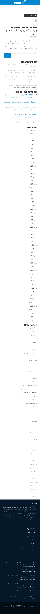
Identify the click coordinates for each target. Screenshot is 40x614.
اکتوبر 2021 (33, 302)
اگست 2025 (34, 151)
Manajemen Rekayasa (30, 102)
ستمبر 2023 (33, 234)
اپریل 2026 (33, 144)
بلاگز (35, 24)
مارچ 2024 (34, 213)
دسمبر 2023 (33, 223)
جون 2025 (34, 159)
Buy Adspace (31, 529)
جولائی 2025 (33, 155)
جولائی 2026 (33, 134)
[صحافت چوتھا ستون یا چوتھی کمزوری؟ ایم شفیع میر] (36, 20)
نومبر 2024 (33, 184)
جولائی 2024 (33, 198)
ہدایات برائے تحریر (28, 547)
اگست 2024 (34, 195)
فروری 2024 (33, 216)
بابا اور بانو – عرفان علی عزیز (16, 122)
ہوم (36, 8)
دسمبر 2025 (33, 148)
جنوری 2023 (33, 263)
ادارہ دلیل (31, 536)
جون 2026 (34, 137)
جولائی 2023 (33, 241)
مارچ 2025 (34, 169)
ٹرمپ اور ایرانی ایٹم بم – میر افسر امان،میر (21, 76)
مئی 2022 (34, 291)
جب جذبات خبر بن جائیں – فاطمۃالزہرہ (22, 596)
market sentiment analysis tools (27, 114)
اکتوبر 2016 (33, 309)
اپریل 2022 (33, 295)
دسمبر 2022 (33, 266)
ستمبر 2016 (33, 313)
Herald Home (31, 532)
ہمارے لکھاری (30, 550)
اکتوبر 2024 (33, 187)
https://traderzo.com (31, 95)
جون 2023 (34, 245)
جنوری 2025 (33, 177)
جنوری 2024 (33, 220)
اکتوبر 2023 (33, 230)
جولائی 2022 (33, 284)
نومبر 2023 (33, 227)
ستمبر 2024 (33, 191)
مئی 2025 (34, 162)
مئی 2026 (34, 141)
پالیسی (32, 539)
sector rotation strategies (29, 107)
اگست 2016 (34, 317)
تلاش (36, 52)
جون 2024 (34, 202)
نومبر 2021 (33, 299)
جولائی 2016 (33, 320)
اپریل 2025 (33, 166)
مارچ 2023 (34, 256)
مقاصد (33, 543)
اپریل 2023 (33, 252)
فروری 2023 (33, 259)
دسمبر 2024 (33, 180)
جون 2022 (34, 288)
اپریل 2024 (33, 209)
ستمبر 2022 (33, 277)
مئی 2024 (34, 205)
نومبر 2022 (33, 270)
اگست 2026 (34, 130)
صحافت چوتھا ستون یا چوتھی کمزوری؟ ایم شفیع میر (21, 30)
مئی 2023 (34, 248)
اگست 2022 (34, 281)
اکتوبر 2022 (33, 274)
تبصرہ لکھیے (22, 37)
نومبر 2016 (33, 306)
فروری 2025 (33, 173)
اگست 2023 (34, 238)
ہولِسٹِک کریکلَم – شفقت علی (13, 102)
